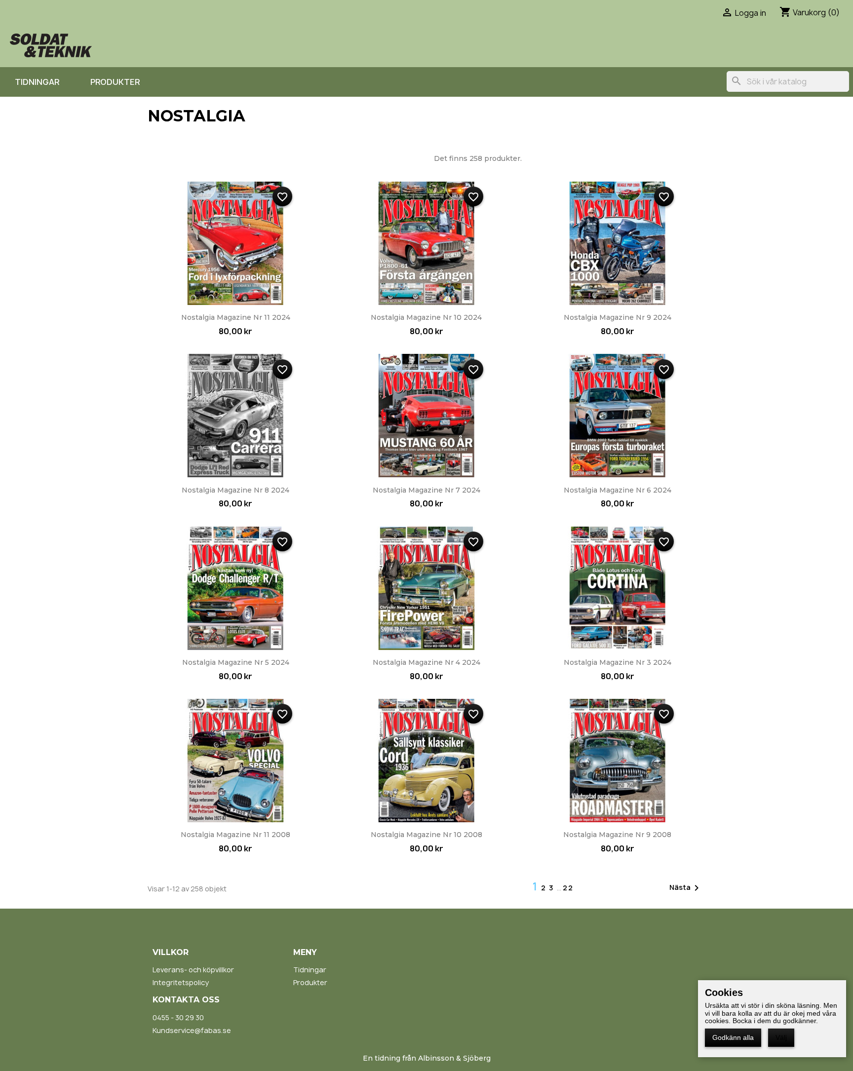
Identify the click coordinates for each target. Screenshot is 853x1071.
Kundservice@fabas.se (192, 1030)
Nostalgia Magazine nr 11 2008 (235, 834)
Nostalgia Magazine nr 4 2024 (426, 662)
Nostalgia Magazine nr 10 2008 (426, 834)
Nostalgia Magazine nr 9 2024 (617, 317)
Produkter (115, 81)
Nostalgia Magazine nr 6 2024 (617, 490)
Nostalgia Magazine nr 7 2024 (426, 490)
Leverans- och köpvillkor (193, 969)
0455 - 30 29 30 (178, 1017)
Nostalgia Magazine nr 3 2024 (617, 662)
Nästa (685, 888)
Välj (781, 1037)
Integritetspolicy (181, 982)
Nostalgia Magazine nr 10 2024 (426, 317)
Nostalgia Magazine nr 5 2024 (235, 662)
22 (568, 887)
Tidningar (37, 81)
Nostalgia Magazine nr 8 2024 (235, 490)
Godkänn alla (733, 1037)
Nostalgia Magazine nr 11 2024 (235, 317)
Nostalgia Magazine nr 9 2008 (617, 834)
